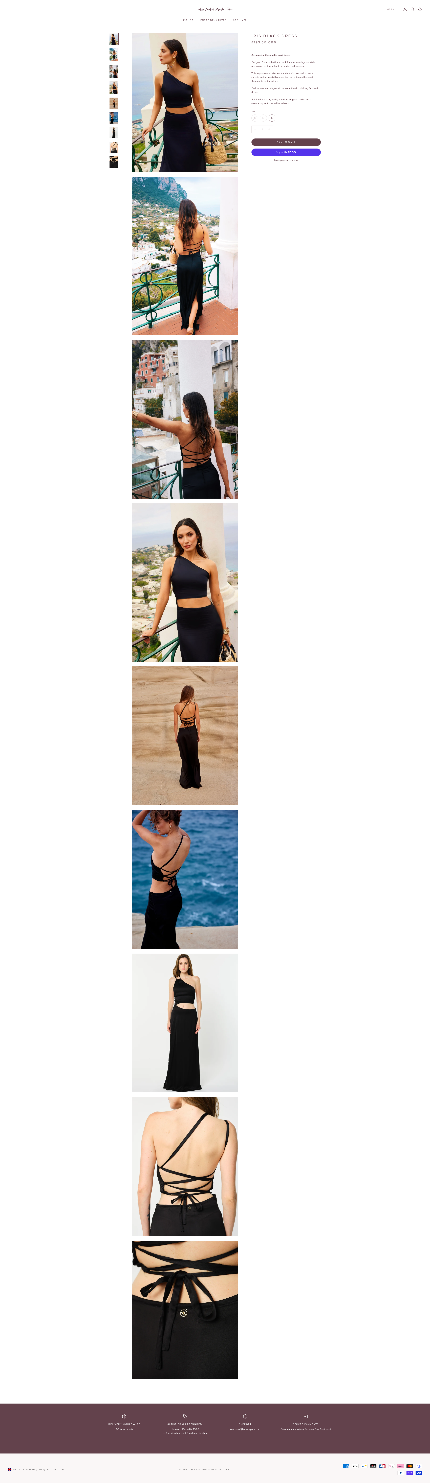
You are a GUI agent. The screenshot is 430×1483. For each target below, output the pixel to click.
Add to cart (286, 142)
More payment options (286, 160)
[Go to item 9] (114, 162)
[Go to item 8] (114, 147)
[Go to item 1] (114, 39)
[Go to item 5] (114, 103)
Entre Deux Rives (213, 20)
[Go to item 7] (114, 133)
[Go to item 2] (114, 55)
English (58, 1469)
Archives (240, 20)
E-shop (188, 20)
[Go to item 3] (114, 71)
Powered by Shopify (215, 1469)
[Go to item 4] (114, 88)
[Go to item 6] (114, 118)
